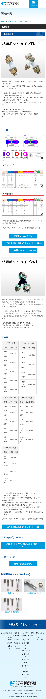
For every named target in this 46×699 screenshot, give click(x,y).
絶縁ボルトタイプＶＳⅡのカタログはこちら (23, 545)
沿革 (25, 663)
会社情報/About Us (26, 650)
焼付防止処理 (9, 639)
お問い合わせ (39, 633)
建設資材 (17, 643)
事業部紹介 (25, 659)
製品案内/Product (16, 634)
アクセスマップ (25, 667)
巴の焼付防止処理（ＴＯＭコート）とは (23, 243)
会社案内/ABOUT (25, 634)
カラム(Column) (17, 647)
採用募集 (32, 634)
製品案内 (10, 21)
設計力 (9, 643)
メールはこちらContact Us (34, 4)
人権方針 (26, 671)
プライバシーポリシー (39, 639)
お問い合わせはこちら (23, 250)
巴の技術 (9, 633)
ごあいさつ (25, 640)
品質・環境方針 (25, 676)
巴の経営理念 (25, 644)
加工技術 (9, 647)
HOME (3, 21)
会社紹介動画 (25, 655)
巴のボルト (18, 21)
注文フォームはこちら (23, 236)
